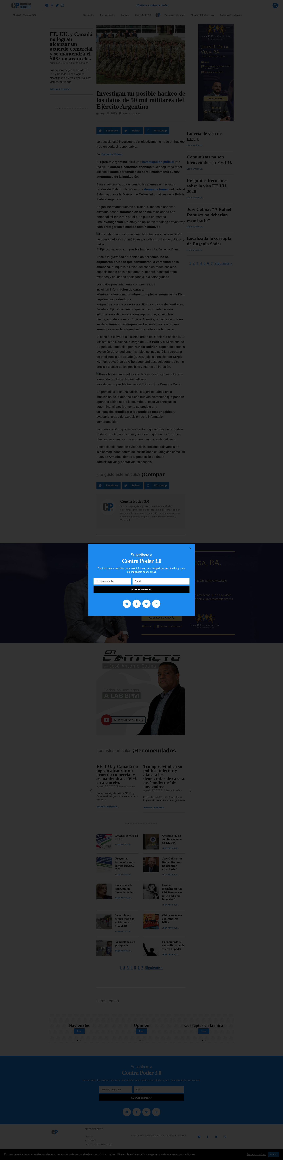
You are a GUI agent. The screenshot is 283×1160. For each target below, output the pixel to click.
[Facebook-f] (136, 604)
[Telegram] (127, 604)
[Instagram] (156, 604)
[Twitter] (146, 604)
